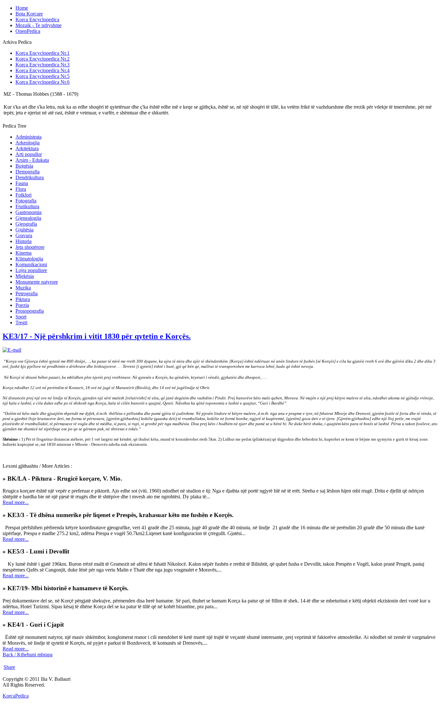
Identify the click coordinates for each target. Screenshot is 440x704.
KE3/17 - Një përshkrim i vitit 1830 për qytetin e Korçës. (97, 336)
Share (9, 667)
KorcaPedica (16, 696)
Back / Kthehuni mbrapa (28, 654)
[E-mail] (12, 350)
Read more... (16, 502)
